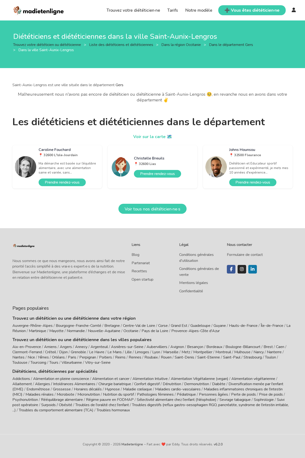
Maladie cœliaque (137, 389)
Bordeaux (214, 346)
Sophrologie (264, 399)
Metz (186, 352)
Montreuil (223, 352)
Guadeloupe (200, 325)
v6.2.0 (218, 444)
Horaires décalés (88, 389)
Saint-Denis (184, 357)
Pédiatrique (186, 394)
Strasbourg (253, 357)
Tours (53, 362)
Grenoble (78, 352)
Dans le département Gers (231, 44)
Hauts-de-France (243, 325)
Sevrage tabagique (235, 399)
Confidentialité (191, 291)
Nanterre (274, 352)
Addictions (21, 378)
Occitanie (130, 331)
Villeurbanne (71, 362)
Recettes (139, 271)
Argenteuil (99, 346)
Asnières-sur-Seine (127, 346)
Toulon (270, 357)
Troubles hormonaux (113, 410)
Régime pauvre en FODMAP (110, 399)
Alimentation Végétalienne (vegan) (199, 378)
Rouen (166, 357)
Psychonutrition (25, 399)
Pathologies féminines (155, 394)
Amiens (50, 346)
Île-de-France (272, 325)
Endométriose (38, 389)
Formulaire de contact (245, 254)
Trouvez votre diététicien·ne (133, 10)
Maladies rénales (39, 394)
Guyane (220, 325)
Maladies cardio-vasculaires (178, 389)
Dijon (63, 352)
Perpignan (87, 357)
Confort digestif (147, 384)
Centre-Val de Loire (139, 325)
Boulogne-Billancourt (242, 346)
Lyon (156, 352)
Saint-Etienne (208, 357)
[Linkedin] (252, 269)
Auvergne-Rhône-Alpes (32, 325)
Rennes (135, 357)
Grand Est (179, 325)
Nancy (259, 352)
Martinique (37, 331)
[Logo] (39, 10)
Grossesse (62, 389)
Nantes (18, 357)
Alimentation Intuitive (150, 378)
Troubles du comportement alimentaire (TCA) (56, 410)
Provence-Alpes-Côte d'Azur (195, 331)
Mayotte (56, 331)
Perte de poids (243, 394)
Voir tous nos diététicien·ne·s (152, 209)
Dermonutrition (197, 384)
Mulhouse (242, 352)
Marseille (170, 352)
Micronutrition (88, 394)
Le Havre (96, 352)
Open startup (142, 279)
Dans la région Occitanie (181, 44)
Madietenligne (132, 444)
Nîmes (43, 357)
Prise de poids (271, 394)
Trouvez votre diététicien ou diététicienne (47, 44)
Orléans (58, 357)
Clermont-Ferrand (27, 352)
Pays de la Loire (155, 331)
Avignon (177, 346)
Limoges (142, 352)
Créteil (50, 352)
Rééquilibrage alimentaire (62, 399)
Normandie (76, 331)
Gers (119, 85)
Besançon (195, 346)
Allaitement (22, 384)
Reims (120, 357)
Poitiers (105, 357)
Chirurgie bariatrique (114, 384)
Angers (66, 346)
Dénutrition (172, 384)
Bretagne (112, 325)
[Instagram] (242, 269)
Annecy (81, 346)
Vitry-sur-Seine (98, 362)
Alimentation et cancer (110, 378)
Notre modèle (198, 10)
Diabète (218, 384)
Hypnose (112, 389)
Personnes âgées (213, 394)
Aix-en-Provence (26, 346)
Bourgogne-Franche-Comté (78, 325)
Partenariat (141, 263)
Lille (128, 352)
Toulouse (19, 362)
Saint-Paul (231, 357)
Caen (280, 346)
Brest (268, 346)
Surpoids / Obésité (56, 405)
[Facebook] (231, 269)
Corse (163, 325)
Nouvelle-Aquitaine (104, 331)
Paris (72, 357)
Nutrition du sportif (118, 394)
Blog (135, 254)
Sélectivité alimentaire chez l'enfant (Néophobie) (176, 399)
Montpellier (202, 352)
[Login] (294, 10)
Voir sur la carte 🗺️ (152, 136)
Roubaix (151, 357)
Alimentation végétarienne (253, 378)
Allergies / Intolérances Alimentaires (65, 384)
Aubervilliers (157, 346)
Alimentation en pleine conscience (61, 378)
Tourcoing (38, 362)
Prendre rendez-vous (62, 182)
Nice (31, 357)
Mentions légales (193, 282)
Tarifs (172, 10)
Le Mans (114, 352)
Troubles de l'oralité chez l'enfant (102, 405)
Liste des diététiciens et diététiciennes (121, 44)
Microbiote (66, 394)
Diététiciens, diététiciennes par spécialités (54, 371)
